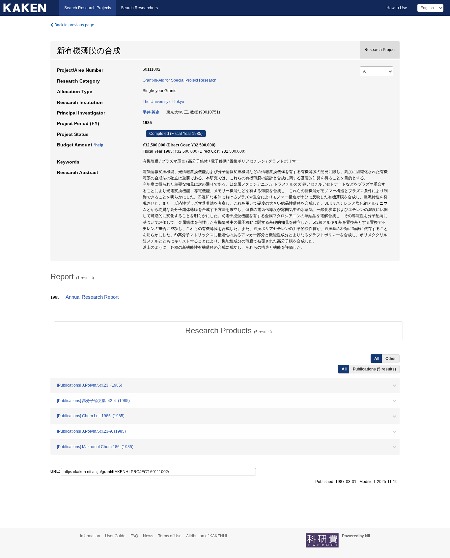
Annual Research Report (92, 297)
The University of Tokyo (163, 101)
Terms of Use (170, 536)
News (148, 536)
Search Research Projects (87, 8)
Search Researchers (139, 8)
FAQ (134, 536)
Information (90, 536)
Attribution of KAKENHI (206, 536)
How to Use (396, 8)
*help (98, 145)
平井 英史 (151, 112)
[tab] (228, 330)
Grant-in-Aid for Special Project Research (179, 80)
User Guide (115, 536)
